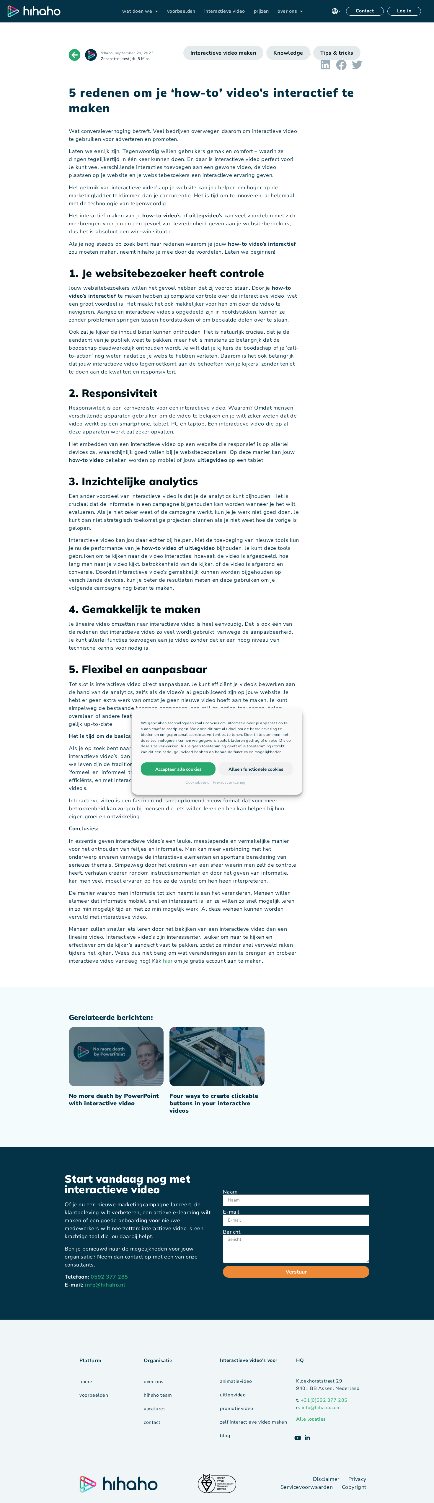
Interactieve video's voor (249, 1360)
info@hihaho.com (321, 1407)
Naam (230, 1191)
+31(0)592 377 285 (324, 1400)
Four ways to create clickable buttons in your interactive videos (213, 1103)
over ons (287, 11)
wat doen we (137, 11)
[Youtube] (298, 1438)
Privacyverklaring (229, 782)
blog (225, 1435)
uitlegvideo (233, 1395)
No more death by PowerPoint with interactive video (114, 1099)
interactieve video (224, 11)
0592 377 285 (109, 1276)
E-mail (231, 1212)
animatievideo (236, 1381)
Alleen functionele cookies (256, 769)
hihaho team (158, 1395)
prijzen (261, 11)
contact (152, 1422)
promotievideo (236, 1408)
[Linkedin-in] (307, 1438)
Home (85, 1381)
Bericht (231, 1232)
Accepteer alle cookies (178, 769)
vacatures (155, 1409)
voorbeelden (181, 11)
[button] (336, 11)
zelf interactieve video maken (253, 1422)
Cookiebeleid (197, 782)
